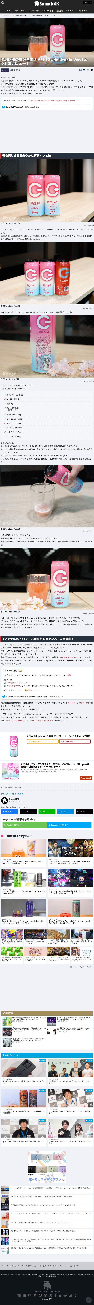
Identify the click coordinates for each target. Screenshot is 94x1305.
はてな (61, 811)
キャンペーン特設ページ (78, 703)
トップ (9, 10)
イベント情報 (47, 10)
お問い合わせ (31, 1266)
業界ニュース (20, 10)
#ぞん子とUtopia (13, 686)
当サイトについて (18, 1266)
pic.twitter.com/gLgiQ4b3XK (65, 101)
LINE (43, 811)
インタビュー (81, 10)
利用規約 (43, 1266)
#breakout (50, 101)
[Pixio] (47, 1182)
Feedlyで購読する (14, 825)
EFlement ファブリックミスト (83, 967)
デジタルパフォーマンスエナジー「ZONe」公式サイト (29, 720)
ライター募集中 (73, 1266)
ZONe (21, 794)
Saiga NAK (47, 3)
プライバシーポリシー (57, 1266)
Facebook (8, 811)
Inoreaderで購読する (59, 825)
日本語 (86, 2)
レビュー (69, 10)
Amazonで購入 (35, 741)
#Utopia (43, 101)
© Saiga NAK (47, 1299)
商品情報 (59, 10)
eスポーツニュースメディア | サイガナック (47, 1292)
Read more (85, 778)
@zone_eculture (68, 657)
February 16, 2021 (57, 697)
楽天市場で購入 (68, 741)
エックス (26, 811)
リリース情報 (34, 10)
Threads (82, 811)
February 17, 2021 (33, 107)
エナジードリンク (10, 794)
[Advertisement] (47, 133)
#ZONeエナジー (34, 101)
